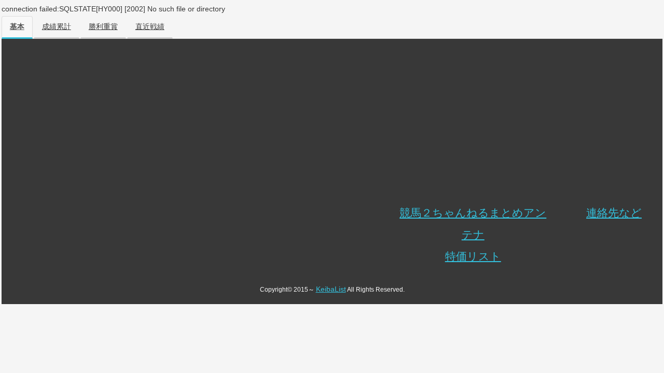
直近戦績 (149, 27)
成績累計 (56, 27)
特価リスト (473, 256)
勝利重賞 (103, 27)
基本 (17, 27)
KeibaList (331, 289)
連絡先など (614, 213)
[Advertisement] (332, 124)
